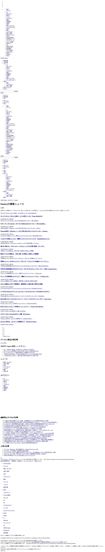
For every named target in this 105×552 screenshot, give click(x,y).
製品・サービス (10, 25)
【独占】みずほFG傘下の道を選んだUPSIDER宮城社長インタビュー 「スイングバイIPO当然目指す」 (31, 422)
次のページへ (6, 336)
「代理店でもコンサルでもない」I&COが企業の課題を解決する (21, 442)
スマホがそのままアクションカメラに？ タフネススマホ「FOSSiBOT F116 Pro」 (25, 291)
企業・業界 (6, 363)
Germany (8, 54)
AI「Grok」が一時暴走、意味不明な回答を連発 (16, 450)
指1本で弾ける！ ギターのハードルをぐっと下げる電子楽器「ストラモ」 (23, 246)
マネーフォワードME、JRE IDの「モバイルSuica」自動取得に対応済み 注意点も (25, 453)
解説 (7, 30)
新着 (7, 9)
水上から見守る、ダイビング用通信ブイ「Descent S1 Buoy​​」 (19, 321)
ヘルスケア (9, 18)
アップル (5, 507)
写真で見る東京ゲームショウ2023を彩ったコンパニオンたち (19, 455)
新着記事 (5, 60)
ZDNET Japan (9, 46)
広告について (38, 460)
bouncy (8, 36)
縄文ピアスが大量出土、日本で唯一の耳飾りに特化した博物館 (20, 254)
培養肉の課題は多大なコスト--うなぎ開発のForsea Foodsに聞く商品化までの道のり (26, 438)
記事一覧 (5, 371)
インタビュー (9, 31)
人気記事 (5, 62)
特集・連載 (9, 33)
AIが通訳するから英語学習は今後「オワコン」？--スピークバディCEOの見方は (25, 427)
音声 (4, 197)
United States (9, 51)
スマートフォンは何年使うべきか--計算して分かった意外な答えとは (20, 351)
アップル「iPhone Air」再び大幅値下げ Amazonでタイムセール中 (21, 449)
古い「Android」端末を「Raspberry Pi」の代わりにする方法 (18, 349)
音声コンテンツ (10, 34)
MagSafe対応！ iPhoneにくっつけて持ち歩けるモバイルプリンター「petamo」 (24, 231)
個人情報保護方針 (5, 460)
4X (7, 45)
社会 (4, 365)
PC (4, 500)
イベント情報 (9, 42)
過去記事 (5, 487)
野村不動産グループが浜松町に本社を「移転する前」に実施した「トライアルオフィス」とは (29, 430)
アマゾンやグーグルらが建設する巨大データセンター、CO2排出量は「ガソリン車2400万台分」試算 (30, 452)
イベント (5, 484)
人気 (4, 172)
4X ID (2, 92)
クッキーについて (28, 460)
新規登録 (5, 96)
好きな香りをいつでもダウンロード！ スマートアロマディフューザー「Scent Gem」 (26, 299)
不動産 (8, 22)
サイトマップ (6, 522)
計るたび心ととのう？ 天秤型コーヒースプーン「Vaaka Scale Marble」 (22, 306)
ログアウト (6, 102)
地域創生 (8, 21)
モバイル (5, 497)
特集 (4, 489)
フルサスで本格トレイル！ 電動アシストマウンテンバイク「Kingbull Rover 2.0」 (25, 239)
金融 (7, 19)
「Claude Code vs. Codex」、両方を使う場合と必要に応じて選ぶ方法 (20, 355)
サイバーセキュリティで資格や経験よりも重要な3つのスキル (19, 352)
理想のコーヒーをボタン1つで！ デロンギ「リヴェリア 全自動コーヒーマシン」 (25, 261)
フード (8, 16)
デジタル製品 (6, 495)
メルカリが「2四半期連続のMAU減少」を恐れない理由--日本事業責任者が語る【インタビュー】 (30, 423)
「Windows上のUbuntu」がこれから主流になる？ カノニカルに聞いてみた (22, 354)
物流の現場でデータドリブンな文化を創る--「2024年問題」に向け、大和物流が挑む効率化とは (29, 434)
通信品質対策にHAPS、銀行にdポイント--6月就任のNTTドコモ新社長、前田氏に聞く (27, 441)
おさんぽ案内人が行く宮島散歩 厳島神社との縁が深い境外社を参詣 (22, 284)
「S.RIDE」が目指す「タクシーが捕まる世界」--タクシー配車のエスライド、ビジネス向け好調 (29, 433)
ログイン (5, 95)
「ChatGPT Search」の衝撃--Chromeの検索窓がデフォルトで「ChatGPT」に (24, 431)
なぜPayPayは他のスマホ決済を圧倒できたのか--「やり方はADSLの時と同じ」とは (26, 425)
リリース (5, 481)
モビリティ (9, 13)
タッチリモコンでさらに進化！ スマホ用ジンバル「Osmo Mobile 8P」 (22, 216)
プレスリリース (10, 40)
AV (4, 502)
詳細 (31, 549)
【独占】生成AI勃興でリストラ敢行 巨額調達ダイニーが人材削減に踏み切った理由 (26, 420)
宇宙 (7, 24)
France (7, 53)
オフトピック (6, 366)
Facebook (5, 520)
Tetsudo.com (9, 47)
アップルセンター (10, 27)
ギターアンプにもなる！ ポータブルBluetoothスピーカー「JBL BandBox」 (23, 223)
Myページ (5, 100)
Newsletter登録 (9, 37)
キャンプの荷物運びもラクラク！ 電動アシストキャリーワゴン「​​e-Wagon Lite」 (25, 276)
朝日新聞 (8, 48)
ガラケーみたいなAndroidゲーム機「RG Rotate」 (16, 314)
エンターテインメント (9, 510)
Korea (7, 55)
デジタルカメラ (7, 505)
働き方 (8, 15)
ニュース (5, 466)
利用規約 (13, 460)
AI (7, 12)
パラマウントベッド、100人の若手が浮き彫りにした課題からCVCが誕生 (23, 428)
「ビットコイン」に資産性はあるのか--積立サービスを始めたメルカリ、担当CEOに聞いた (28, 436)
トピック (5, 368)
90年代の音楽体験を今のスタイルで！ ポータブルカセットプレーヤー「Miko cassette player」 (29, 269)
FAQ (4, 98)
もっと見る (3, 342)
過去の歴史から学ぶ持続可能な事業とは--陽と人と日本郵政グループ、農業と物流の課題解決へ (29, 439)
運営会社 (19, 460)
